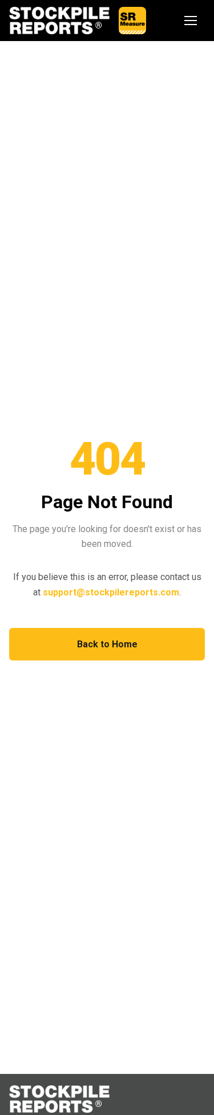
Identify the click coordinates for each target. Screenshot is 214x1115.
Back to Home (107, 644)
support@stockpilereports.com (111, 592)
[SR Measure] (132, 20)
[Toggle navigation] (191, 20)
